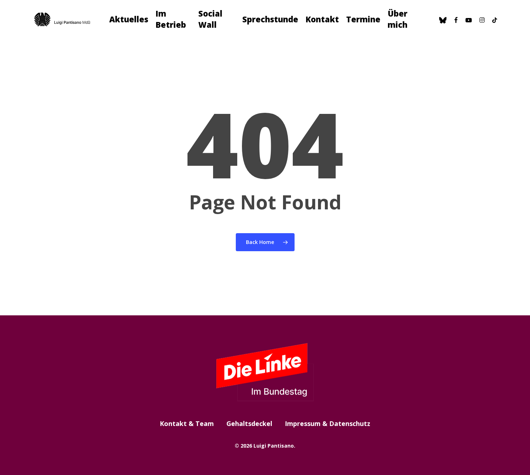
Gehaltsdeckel (249, 423)
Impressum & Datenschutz (327, 423)
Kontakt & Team (187, 423)
